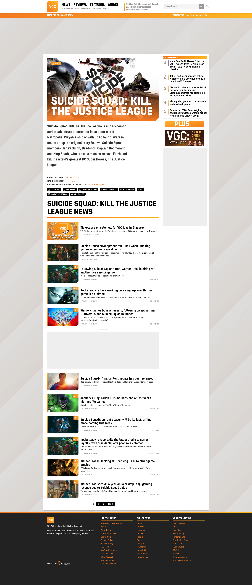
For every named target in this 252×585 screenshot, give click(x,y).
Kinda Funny (178, 533)
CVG (175, 526)
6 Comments (153, 324)
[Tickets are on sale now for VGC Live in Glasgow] (62, 231)
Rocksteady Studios (59, 194)
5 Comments (153, 430)
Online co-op (79, 194)
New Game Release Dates (137, 10)
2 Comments (153, 495)
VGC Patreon (107, 553)
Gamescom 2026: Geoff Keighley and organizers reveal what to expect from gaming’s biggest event (188, 113)
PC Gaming (96, 8)
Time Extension (180, 557)
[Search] (201, 6)
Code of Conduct (108, 533)
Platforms (141, 546)
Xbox (77, 8)
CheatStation (179, 523)
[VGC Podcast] (191, 15)
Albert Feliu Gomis (96, 184)
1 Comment (154, 279)
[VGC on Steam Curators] (206, 15)
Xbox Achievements (182, 560)
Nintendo (85, 8)
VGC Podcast (107, 557)
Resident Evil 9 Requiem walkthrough (142, 4)
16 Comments (153, 453)
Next (110, 504)
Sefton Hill (74, 177)
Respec (176, 553)
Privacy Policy (107, 540)
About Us (105, 526)
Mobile (106, 8)
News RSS (141, 550)
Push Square (178, 546)
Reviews (80, 4)
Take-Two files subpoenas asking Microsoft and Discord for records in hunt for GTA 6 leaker (187, 79)
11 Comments (153, 409)
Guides (113, 4)
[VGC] (52, 6)
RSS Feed (105, 546)
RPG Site (177, 550)
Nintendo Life (179, 536)
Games (57, 64)
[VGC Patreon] (188, 15)
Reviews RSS (142, 557)
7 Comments (153, 475)
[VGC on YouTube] (200, 15)
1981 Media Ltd (56, 526)
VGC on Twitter (108, 560)
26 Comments (153, 301)
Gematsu (177, 530)
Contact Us (106, 536)
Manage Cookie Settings (112, 523)
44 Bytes (64, 562)
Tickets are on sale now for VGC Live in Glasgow (112, 227)
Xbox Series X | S (109, 189)
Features (97, 4)
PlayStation (67, 8)
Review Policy (107, 543)
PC (141, 189)
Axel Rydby (70, 181)
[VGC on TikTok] (203, 15)
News (66, 4)
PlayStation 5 (128, 189)
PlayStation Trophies (182, 540)
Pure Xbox (177, 543)
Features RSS (142, 553)
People (140, 536)
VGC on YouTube (108, 563)
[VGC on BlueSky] (197, 15)
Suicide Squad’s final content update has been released (116, 378)
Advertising (106, 530)
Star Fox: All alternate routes (138, 7)
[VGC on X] (194, 15)
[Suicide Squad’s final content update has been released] (62, 381)
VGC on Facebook (109, 550)
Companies (142, 543)
